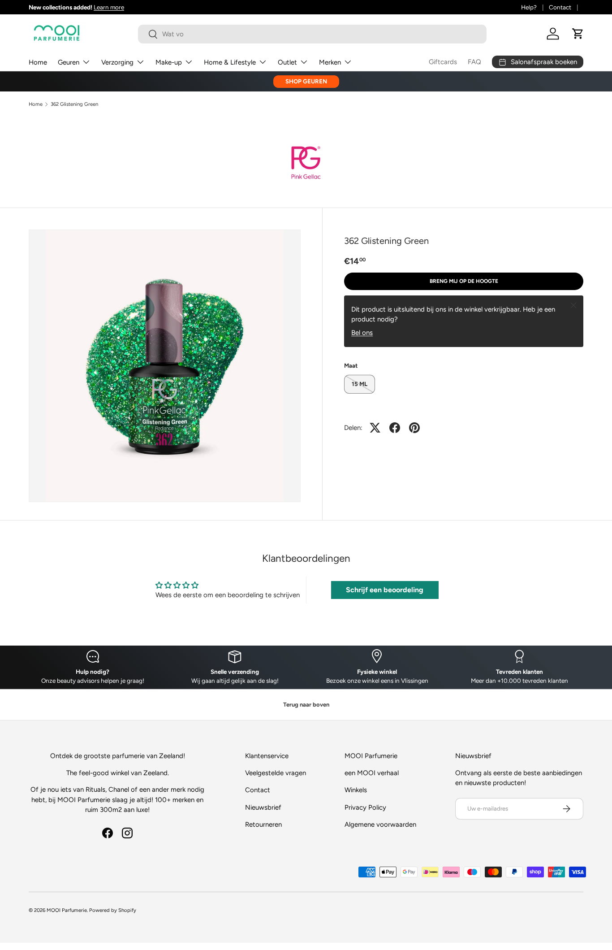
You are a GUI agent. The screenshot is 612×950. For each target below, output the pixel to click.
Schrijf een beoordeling (384, 590)
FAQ (474, 62)
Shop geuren (306, 81)
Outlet (287, 62)
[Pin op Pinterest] (414, 428)
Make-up (168, 62)
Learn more (109, 7)
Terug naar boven (306, 704)
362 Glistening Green (74, 104)
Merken (330, 62)
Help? (529, 7)
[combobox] (312, 34)
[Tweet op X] (375, 428)
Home (38, 62)
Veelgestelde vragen (275, 773)
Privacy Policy (365, 807)
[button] (578, 33)
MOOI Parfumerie (67, 910)
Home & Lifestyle (230, 62)
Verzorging (117, 62)
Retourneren (263, 824)
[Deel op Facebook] (395, 428)
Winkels (356, 790)
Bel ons (362, 333)
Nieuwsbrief (263, 807)
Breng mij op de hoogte (464, 281)
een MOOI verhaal (372, 773)
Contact (560, 7)
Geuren (68, 62)
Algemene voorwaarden (380, 824)
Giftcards (443, 62)
